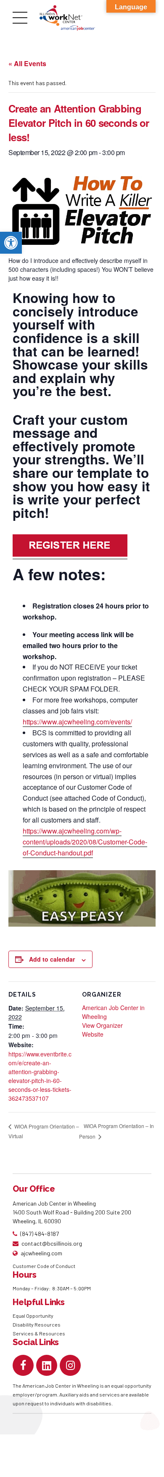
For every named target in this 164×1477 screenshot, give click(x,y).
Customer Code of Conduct (44, 1266)
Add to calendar (52, 959)
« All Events (27, 63)
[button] (11, 243)
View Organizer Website (102, 1029)
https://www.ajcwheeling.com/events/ (77, 721)
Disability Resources (37, 1324)
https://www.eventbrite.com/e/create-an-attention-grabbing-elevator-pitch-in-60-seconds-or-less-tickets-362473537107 (39, 1076)
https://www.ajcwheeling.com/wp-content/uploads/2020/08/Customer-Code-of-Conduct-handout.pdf (85, 842)
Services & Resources (39, 1333)
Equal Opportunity (33, 1316)
